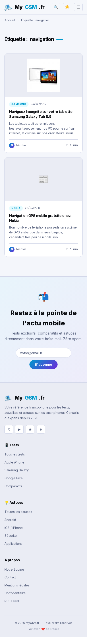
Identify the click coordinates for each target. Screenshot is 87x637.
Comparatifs (13, 486)
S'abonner (43, 364)
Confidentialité (15, 593)
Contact (10, 577)
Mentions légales (16, 585)
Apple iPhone (14, 462)
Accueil (9, 20)
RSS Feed (11, 601)
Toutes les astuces (18, 512)
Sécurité (10, 535)
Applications (13, 543)
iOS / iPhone (13, 528)
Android (10, 520)
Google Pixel (13, 478)
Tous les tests (14, 454)
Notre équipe (14, 569)
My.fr (29, 7)
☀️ (67, 7)
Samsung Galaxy (16, 470)
